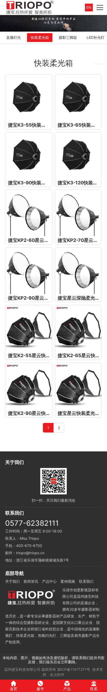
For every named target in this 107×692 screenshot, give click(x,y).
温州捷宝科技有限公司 (22, 669)
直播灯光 (13, 37)
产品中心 (49, 581)
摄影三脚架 (68, 37)
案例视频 (68, 581)
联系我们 (86, 581)
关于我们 (12, 581)
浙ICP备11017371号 (73, 669)
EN (88, 7)
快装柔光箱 (40, 37)
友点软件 (57, 674)
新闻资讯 (31, 581)
